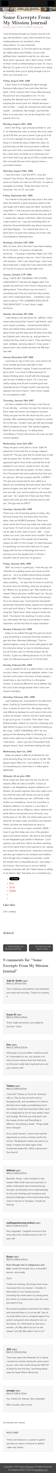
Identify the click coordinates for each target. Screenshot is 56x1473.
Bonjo (9, 1256)
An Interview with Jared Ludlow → (43, 947)
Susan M (11, 1014)
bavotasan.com (41, 1470)
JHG (8, 1349)
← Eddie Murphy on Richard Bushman (14, 947)
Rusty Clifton (10, 27)
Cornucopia (8, 13)
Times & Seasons (26, 1467)
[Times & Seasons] (28, 9)
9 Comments (38, 27)
